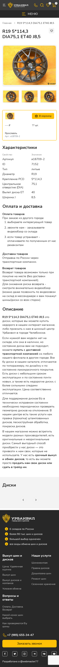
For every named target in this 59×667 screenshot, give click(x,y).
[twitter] (14, 653)
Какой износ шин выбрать (12, 616)
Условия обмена (11, 588)
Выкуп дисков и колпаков (11, 581)
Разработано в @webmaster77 (20, 661)
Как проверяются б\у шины (14, 625)
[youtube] (54, 653)
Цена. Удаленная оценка (12, 568)
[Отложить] (51, 30)
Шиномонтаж (39, 563)
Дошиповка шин (41, 573)
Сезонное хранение (43, 584)
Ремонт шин (38, 579)
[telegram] (34, 653)
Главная (7, 23)
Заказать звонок (29, 643)
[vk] (44, 653)
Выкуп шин (9, 575)
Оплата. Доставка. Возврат (12, 608)
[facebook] (4, 653)
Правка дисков (40, 568)
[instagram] (24, 653)
